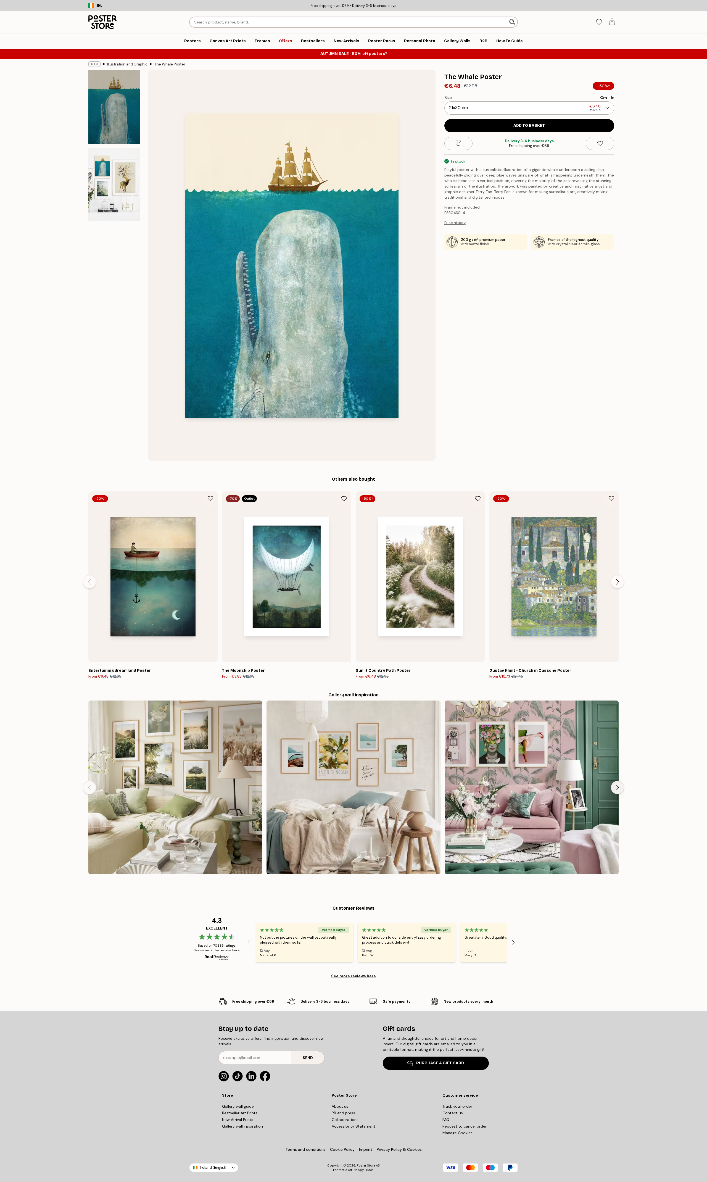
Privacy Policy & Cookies (399, 1149)
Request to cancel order (464, 1126)
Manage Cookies (457, 1132)
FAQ (445, 1119)
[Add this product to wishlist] (600, 143)
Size (448, 97)
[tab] (598, 22)
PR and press (343, 1112)
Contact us (452, 1112)
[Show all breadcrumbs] (94, 64)
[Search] (513, 22)
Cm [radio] (603, 97)
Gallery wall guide (238, 1106)
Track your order (457, 1106)
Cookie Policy (342, 1149)
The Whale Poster (169, 64)
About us (340, 1106)
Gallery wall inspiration (242, 1126)
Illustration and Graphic (127, 64)
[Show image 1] (114, 107)
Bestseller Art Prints (239, 1112)
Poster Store (366, 1165)
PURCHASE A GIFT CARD (440, 1063)
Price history (455, 222)
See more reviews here (353, 975)
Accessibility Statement (353, 1126)
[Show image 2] (114, 184)
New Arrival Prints (237, 1119)
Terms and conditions (306, 1149)
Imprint (365, 1149)
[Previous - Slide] (89, 581)
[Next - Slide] (617, 581)
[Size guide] (458, 143)
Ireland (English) (214, 1167)
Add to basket (529, 125)
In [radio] (612, 97)
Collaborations (345, 1119)
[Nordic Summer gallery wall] (175, 787)
